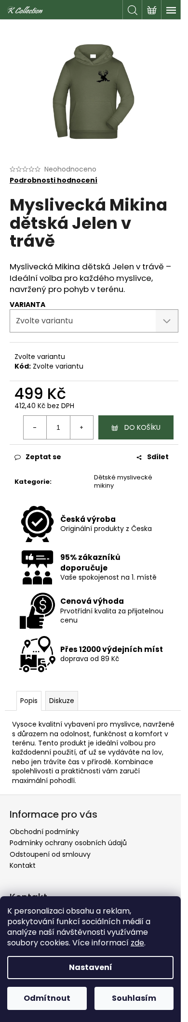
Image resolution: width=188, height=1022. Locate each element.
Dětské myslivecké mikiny (123, 481)
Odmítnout (47, 998)
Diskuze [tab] (61, 700)
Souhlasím (134, 998)
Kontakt (23, 865)
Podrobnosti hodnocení (53, 180)
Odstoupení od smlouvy (50, 854)
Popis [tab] (29, 700)
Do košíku (142, 427)
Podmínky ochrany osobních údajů (68, 843)
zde (137, 942)
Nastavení (90, 967)
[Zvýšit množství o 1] (81, 427)
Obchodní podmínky (44, 831)
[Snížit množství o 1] (35, 427)
